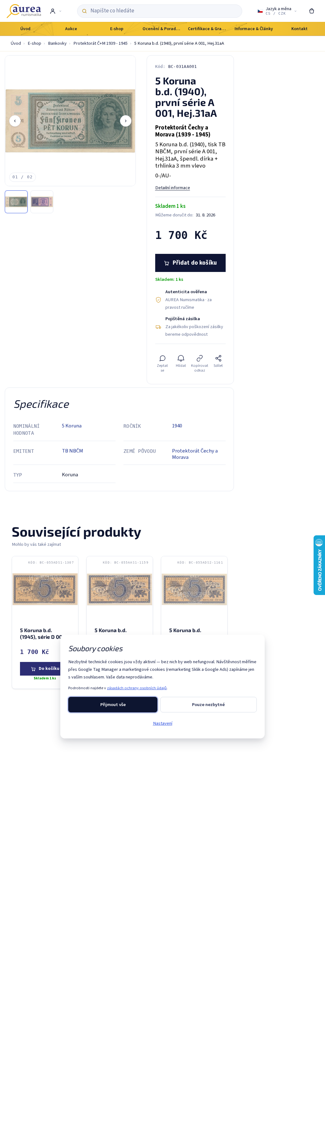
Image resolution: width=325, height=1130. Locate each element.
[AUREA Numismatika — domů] (24, 11)
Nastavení (162, 723)
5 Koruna (72, 426)
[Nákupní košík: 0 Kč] (311, 11)
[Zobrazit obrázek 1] (16, 201)
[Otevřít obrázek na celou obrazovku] (70, 121)
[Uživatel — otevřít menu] (55, 11)
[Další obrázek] (125, 121)
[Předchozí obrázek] (15, 121)
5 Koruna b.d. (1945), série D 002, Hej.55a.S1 (43, 636)
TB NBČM (72, 451)
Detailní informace (172, 187)
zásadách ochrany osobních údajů (137, 688)
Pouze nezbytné (208, 704)
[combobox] (164, 11)
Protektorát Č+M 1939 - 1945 (100, 43)
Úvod (16, 43)
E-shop (34, 43)
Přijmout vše (113, 704)
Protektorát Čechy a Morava (195, 454)
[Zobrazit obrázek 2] (41, 201)
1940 (177, 426)
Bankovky (57, 43)
